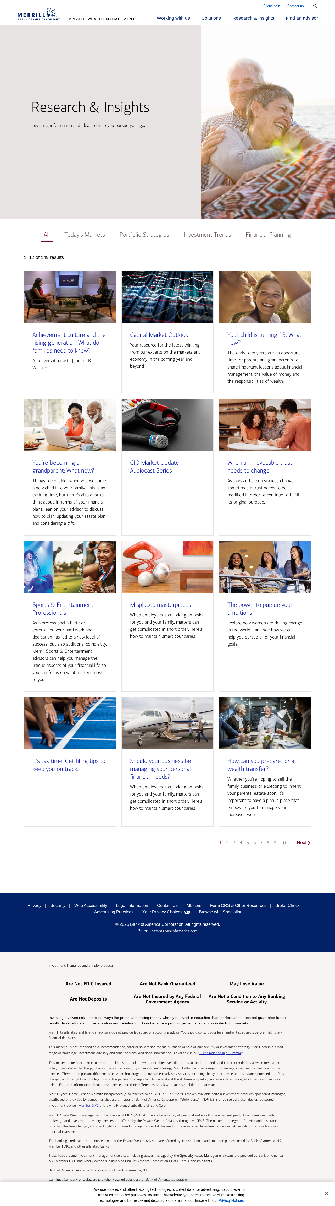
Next (301, 842)
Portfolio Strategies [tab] (144, 235)
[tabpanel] (167, 552)
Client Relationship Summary (220, 1053)
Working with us (173, 18)
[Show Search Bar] (315, 6)
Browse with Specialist (220, 912)
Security (57, 905)
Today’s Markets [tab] (84, 235)
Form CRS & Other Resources (238, 905)
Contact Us (167, 905)
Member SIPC (89, 1105)
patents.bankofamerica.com (175, 930)
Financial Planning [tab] (268, 235)
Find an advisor (302, 18)
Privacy (34, 905)
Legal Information (132, 905)
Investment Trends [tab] (207, 235)
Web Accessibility (90, 905)
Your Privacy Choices (162, 912)
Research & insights (253, 18)
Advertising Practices (113, 912)
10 (283, 843)
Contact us (295, 6)
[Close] (326, 1193)
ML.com (194, 905)
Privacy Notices (231, 1200)
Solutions (211, 18)
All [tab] (47, 235)
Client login (271, 6)
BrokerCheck (287, 905)
